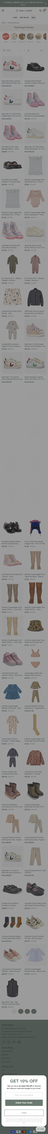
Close (24, 1113)
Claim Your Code (24, 1102)
